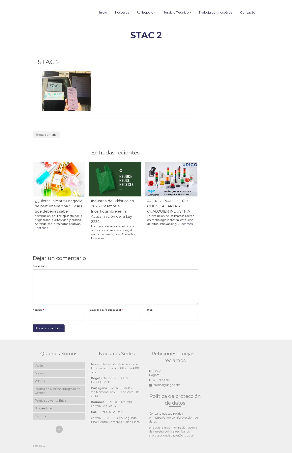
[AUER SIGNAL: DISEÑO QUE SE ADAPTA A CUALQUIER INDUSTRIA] (171, 179)
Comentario (40, 266)
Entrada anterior (46, 135)
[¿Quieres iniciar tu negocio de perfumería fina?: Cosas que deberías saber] (59, 179)
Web (150, 310)
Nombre (38, 310)
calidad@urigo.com (166, 385)
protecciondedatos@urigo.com (173, 435)
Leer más (41, 228)
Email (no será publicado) (106, 310)
